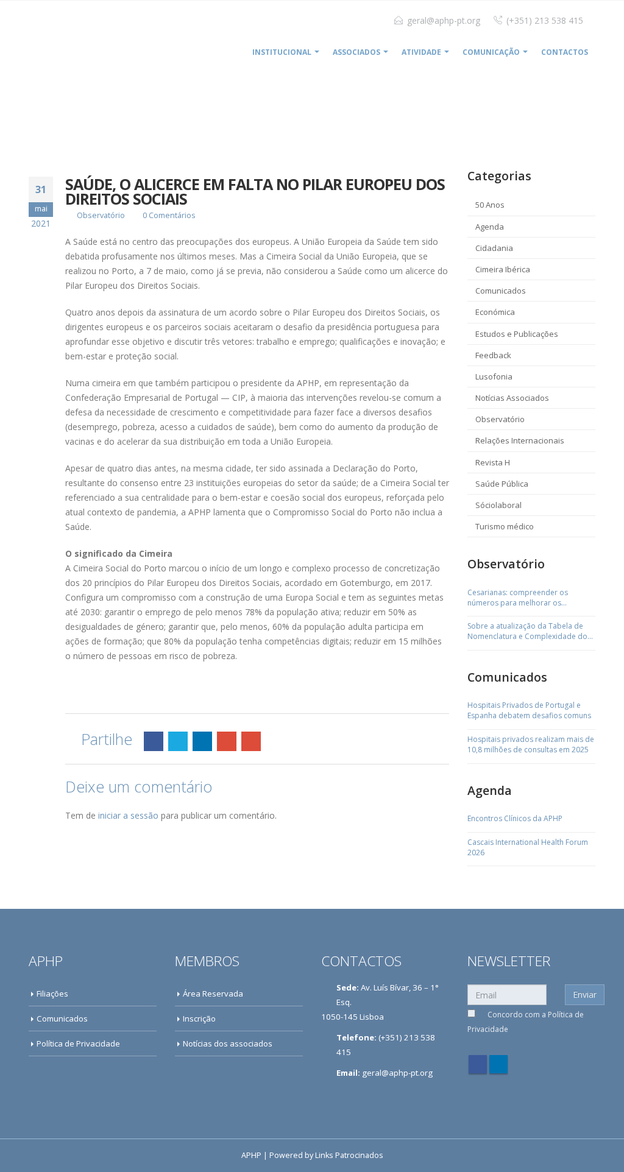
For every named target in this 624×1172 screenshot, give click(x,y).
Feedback (493, 355)
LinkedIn (202, 741)
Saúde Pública (501, 483)
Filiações (52, 993)
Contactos (564, 52)
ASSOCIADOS (356, 52)
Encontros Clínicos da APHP (514, 819)
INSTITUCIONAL (281, 52)
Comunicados (500, 290)
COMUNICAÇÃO (491, 52)
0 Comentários (169, 215)
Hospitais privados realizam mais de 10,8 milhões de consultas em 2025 (530, 745)
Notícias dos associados (227, 1043)
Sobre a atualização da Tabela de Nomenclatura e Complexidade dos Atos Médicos (529, 631)
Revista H (492, 462)
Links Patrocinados (349, 1155)
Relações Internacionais (519, 440)
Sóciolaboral (498, 505)
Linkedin (498, 1064)
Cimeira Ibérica (502, 269)
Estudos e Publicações (516, 333)
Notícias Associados (512, 397)
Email (251, 741)
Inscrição (199, 1018)
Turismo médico (504, 526)
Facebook (153, 741)
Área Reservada (213, 993)
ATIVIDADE (421, 52)
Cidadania (494, 247)
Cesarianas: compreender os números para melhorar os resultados (517, 598)
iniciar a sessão (128, 815)
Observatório (101, 215)
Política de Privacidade (78, 1043)
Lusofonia (493, 376)
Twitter (178, 741)
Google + (226, 741)
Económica (495, 311)
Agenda (489, 226)
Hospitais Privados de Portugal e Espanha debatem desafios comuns (529, 711)
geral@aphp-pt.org (443, 20)
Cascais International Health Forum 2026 (527, 848)
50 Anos (490, 204)
